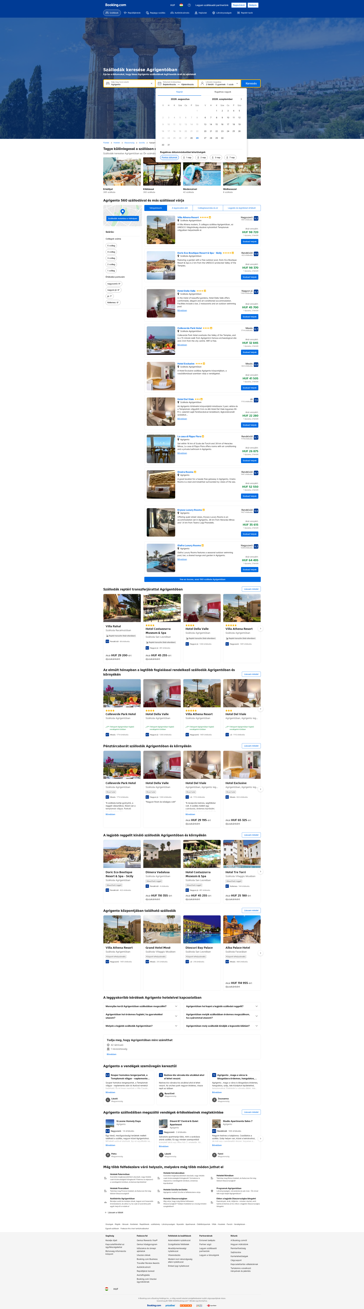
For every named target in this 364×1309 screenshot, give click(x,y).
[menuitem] (112, 13)
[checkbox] (197, 111)
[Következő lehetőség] (260, 628)
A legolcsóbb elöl (180, 208)
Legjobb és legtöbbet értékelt (242, 208)
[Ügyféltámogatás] (189, 5)
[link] (123, 245)
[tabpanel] (201, 129)
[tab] (179, 92)
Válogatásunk (155, 208)
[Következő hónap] (241, 99)
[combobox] (129, 84)
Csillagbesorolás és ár (208, 208)
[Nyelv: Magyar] (181, 5)
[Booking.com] (116, 5)
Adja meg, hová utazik (120, 82)
